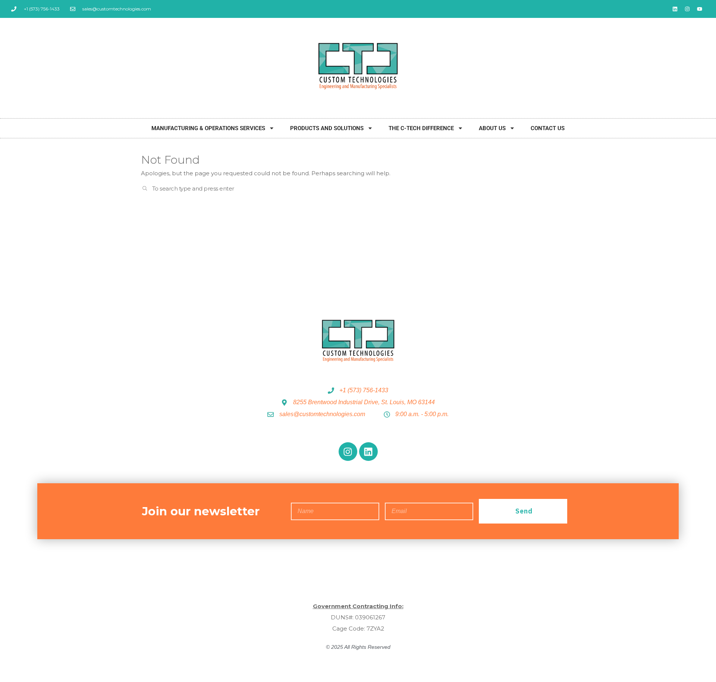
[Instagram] (687, 9)
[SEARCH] (145, 189)
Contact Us (548, 128)
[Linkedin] (675, 9)
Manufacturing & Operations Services (208, 128)
